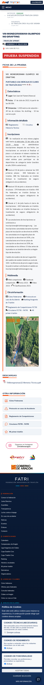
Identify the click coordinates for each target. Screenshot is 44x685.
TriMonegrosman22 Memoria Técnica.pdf (24, 383)
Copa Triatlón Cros (7, 555)
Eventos (4, 524)
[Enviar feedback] (38, 679)
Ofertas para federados (9, 587)
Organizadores (6, 574)
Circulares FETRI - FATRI (18, 310)
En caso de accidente (8, 516)
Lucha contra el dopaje (9, 512)
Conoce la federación (8, 497)
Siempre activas (13, 632)
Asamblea (4, 505)
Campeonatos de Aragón (9, 544)
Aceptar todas (22, 671)
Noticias (4, 520)
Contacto (4, 531)
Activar (9, 648)
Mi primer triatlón (7, 566)
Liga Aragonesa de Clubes (10, 548)
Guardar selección (22, 676)
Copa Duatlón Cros (7, 551)
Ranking (4, 559)
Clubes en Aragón (7, 594)
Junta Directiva (6, 501)
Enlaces (4, 527)
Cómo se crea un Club (8, 598)
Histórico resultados (8, 563)
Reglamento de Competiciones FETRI (22, 307)
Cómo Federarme (15, 297)
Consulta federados (7, 591)
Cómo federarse (6, 583)
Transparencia (6, 509)
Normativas (5, 570)
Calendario (37, 2)
